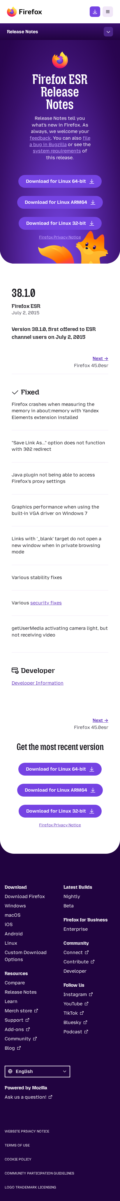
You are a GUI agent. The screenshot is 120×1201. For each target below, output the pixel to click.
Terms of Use (17, 1145)
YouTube (72, 1004)
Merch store (18, 1011)
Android (14, 934)
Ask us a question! (25, 1097)
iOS (9, 924)
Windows (15, 906)
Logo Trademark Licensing (30, 1187)
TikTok (70, 1013)
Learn (11, 1001)
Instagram (75, 994)
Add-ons (14, 1029)
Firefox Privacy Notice (60, 237)
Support (14, 1020)
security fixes (46, 603)
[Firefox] (24, 11)
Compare (15, 983)
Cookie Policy (18, 1159)
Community (18, 1039)
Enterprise (75, 929)
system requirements (57, 151)
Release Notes (21, 992)
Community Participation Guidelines (39, 1173)
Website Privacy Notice (27, 1131)
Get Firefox (95, 11)
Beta (68, 906)
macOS (12, 915)
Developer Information (37, 683)
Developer (75, 971)
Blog (10, 1048)
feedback (40, 138)
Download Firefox (25, 896)
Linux (11, 943)
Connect (73, 952)
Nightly (71, 896)
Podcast (72, 1032)
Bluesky (72, 1022)
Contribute (76, 962)
